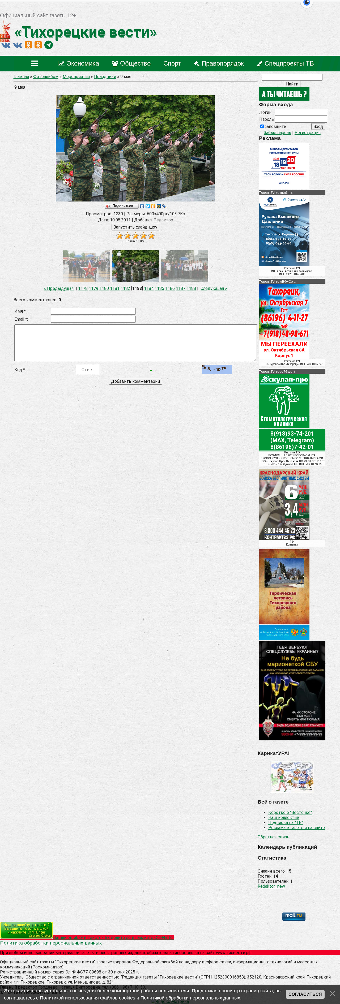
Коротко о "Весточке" (290, 812)
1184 (149, 288)
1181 (115, 288)
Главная (21, 76)
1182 (125, 288)
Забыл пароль (277, 132)
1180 (104, 288)
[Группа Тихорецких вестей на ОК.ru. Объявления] (38, 45)
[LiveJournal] (164, 206)
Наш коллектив (283, 817)
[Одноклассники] (153, 206)
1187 (180, 288)
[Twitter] (148, 206)
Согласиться (305, 994)
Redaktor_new (271, 886)
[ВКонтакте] (142, 206)
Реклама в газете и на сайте (296, 827)
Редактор (163, 219)
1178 (83, 288)
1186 (170, 288)
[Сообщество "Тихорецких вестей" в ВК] (17, 45)
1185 (159, 288)
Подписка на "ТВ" (285, 822)
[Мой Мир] (159, 206)
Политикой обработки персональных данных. (191, 998)
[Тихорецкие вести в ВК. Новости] (6, 45)
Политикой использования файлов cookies (87, 998)
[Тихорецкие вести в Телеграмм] (48, 45)
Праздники (105, 76)
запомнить (275, 126)
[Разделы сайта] (35, 63)
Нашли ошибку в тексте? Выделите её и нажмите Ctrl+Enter (113, 937)
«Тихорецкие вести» (84, 32)
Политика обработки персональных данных (51, 943)
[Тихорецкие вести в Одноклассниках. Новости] (28, 45)
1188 (191, 288)
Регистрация (308, 132)
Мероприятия (76, 76)
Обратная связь (273, 836)
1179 (93, 288)
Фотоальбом (45, 76)
